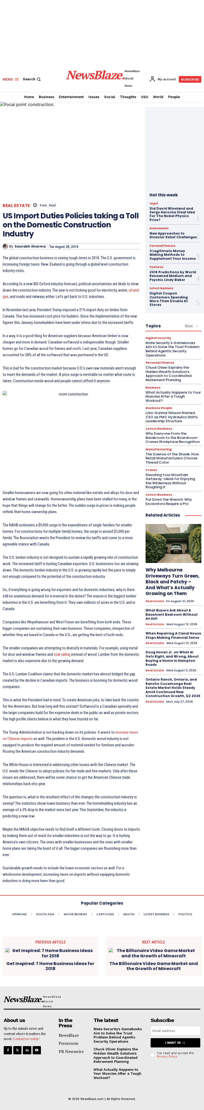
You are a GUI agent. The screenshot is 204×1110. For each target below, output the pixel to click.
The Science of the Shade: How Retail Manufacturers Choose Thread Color (172, 458)
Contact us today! (26, 1038)
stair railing (62, 654)
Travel (151, 470)
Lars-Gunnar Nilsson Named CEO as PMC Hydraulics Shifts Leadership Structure (172, 417)
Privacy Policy (167, 1056)
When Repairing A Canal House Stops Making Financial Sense (173, 635)
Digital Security (158, 338)
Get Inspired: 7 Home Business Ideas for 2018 (50, 966)
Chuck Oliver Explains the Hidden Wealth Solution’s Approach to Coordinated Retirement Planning (169, 373)
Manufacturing (159, 449)
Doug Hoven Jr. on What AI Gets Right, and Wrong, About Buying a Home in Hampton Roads (172, 658)
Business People (159, 408)
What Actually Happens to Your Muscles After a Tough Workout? (173, 396)
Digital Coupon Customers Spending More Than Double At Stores (169, 299)
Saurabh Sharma (30, 246)
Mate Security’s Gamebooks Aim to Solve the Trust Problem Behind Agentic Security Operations (172, 349)
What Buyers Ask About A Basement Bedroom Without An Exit (172, 614)
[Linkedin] (27, 1050)
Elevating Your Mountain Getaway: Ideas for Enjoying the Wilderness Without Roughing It (170, 481)
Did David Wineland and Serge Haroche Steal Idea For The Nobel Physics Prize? (172, 214)
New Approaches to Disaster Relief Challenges (173, 235)
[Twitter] (17, 1050)
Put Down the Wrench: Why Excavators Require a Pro (169, 501)
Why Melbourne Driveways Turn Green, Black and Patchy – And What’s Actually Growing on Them (172, 581)
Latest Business (161, 288)
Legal (154, 203)
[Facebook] (8, 1050)
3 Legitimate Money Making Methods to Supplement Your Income (173, 255)
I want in (173, 1043)
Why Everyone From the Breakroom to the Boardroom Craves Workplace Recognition (173, 437)
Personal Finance (162, 246)
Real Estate (16, 206)
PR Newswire (71, 1051)
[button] (32, 79)
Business (153, 387)
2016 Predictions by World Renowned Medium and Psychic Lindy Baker (173, 276)
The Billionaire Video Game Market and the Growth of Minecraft (153, 966)
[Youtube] (37, 1050)
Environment (159, 228)
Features (156, 267)
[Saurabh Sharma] (6, 246)
